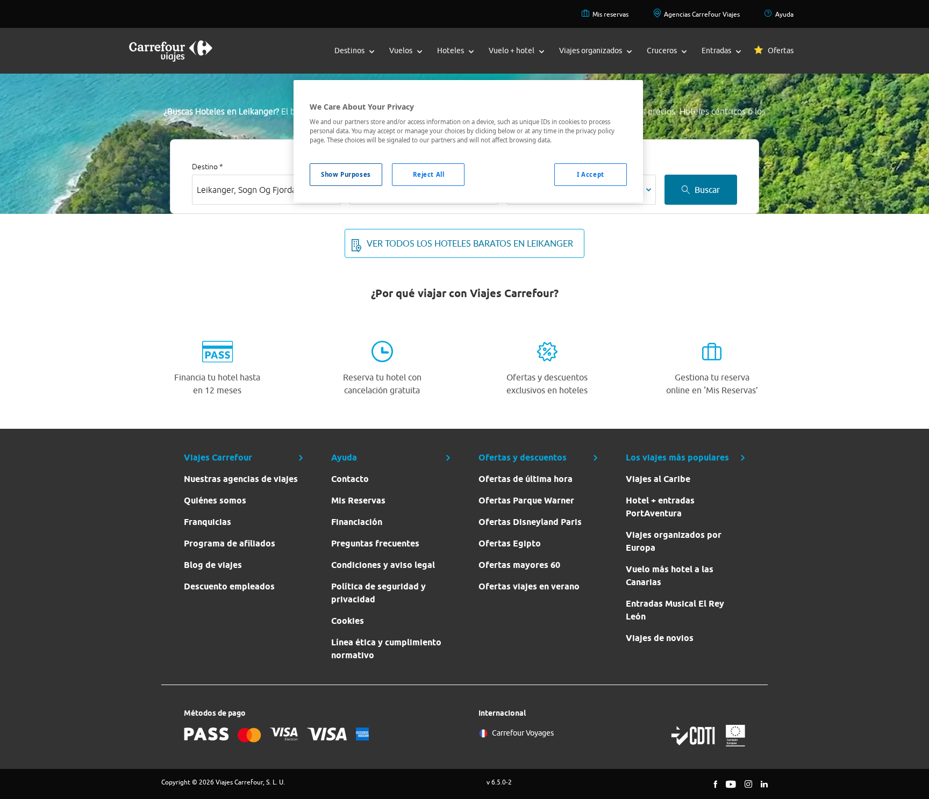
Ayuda (784, 14)
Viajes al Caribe (658, 479)
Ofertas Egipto (509, 543)
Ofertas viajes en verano (529, 586)
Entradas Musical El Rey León (675, 610)
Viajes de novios (660, 638)
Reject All (429, 174)
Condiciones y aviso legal (383, 565)
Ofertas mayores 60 (519, 565)
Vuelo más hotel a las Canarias (669, 575)
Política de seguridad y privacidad (378, 592)
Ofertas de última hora (525, 479)
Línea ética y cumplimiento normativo (386, 648)
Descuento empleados (229, 586)
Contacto (350, 479)
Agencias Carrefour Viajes (702, 14)
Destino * (207, 166)
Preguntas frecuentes (375, 543)
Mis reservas (610, 14)
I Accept (590, 174)
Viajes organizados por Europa (673, 541)
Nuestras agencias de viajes (241, 479)
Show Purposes (345, 174)
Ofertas (781, 50)
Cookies (347, 621)
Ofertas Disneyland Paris (530, 522)
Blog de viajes (213, 565)
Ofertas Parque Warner (526, 500)
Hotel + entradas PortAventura (660, 507)
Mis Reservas (358, 500)
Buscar (707, 190)
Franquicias (207, 522)
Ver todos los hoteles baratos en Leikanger (470, 243)
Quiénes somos (215, 500)
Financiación (356, 522)
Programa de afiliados (229, 543)
